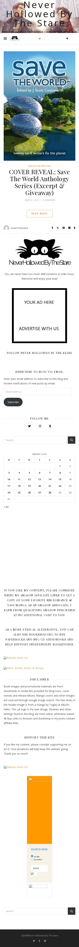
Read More (39, 213)
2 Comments (48, 200)
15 (60, 479)
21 (50, 486)
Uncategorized (39, 166)
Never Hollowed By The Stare (39, 13)
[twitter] (34, 940)
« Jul (6, 506)
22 (60, 486)
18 (19, 486)
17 (9, 486)
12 (29, 479)
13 (39, 479)
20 (39, 486)
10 (9, 479)
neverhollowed (19, 228)
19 (29, 486)
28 (50, 492)
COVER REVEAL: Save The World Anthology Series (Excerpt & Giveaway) (39, 182)
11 (19, 479)
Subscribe (13, 402)
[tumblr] (40, 940)
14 (50, 479)
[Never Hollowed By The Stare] (14, 38)
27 (39, 492)
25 (19, 492)
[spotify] (45, 940)
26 (29, 492)
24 (9, 492)
